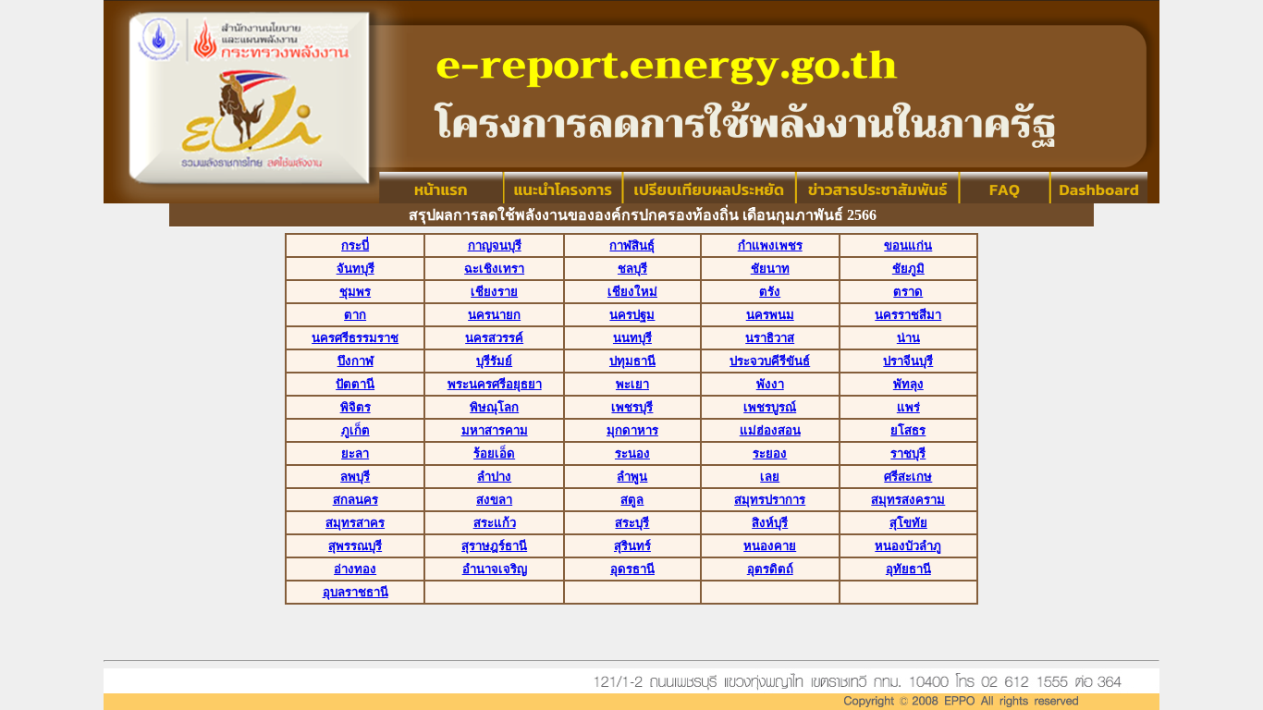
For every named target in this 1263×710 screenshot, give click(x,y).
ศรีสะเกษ (908, 477)
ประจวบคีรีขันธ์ (770, 361)
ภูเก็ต (355, 430)
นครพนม (770, 315)
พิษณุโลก (494, 407)
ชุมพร (355, 292)
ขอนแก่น (908, 245)
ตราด (908, 292)
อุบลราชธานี (355, 592)
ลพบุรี (355, 477)
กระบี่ (355, 245)
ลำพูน (632, 477)
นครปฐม (632, 315)
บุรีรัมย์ (494, 361)
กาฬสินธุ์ (632, 245)
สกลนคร (355, 500)
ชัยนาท (770, 268)
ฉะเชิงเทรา (494, 268)
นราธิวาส (769, 338)
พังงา (770, 384)
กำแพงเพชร (770, 245)
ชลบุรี (632, 268)
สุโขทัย (908, 523)
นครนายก (494, 315)
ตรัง (769, 292)
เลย (769, 477)
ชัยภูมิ (908, 268)
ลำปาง (494, 477)
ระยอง (770, 453)
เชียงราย (494, 292)
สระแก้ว (494, 523)
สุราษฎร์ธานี (494, 546)
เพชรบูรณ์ (769, 407)
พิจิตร (355, 407)
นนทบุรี (632, 338)
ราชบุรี (908, 453)
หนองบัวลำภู (908, 546)
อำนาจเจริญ (494, 569)
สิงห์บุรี (770, 523)
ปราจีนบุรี (908, 361)
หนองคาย (769, 546)
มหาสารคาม (494, 430)
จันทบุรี (355, 268)
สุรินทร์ (632, 546)
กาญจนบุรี (494, 245)
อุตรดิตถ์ (770, 569)
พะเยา (632, 384)
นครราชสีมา (908, 315)
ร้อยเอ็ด (494, 453)
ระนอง (632, 453)
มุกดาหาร (632, 430)
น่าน (908, 338)
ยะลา (355, 453)
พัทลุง (908, 384)
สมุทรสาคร (355, 523)
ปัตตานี (355, 384)
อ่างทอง (355, 569)
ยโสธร (908, 430)
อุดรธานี (632, 569)
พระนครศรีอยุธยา (495, 384)
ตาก (355, 315)
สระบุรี (632, 523)
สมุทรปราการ (769, 500)
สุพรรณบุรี (355, 546)
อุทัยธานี (908, 569)
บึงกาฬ (355, 361)
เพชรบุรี (632, 407)
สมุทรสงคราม (908, 500)
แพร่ (908, 407)
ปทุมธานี (632, 361)
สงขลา (494, 500)
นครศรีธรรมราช (355, 338)
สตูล (632, 500)
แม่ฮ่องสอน (770, 430)
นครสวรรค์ (494, 338)
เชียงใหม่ (632, 292)
